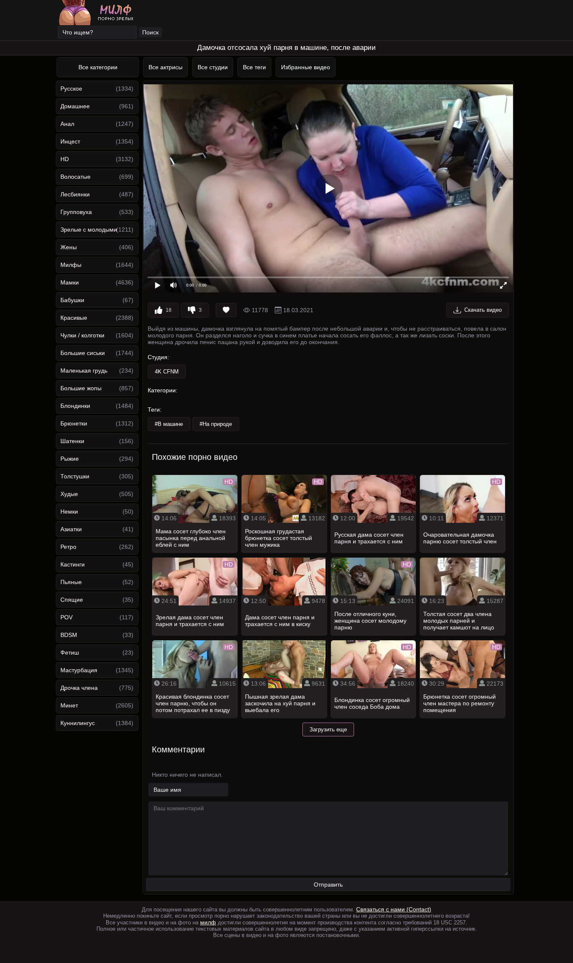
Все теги (254, 67)
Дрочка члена (79, 687)
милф (208, 922)
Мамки (69, 282)
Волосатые (75, 176)
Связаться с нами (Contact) (393, 909)
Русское (71, 88)
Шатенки (72, 441)
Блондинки (75, 405)
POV (66, 617)
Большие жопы (81, 388)
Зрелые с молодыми (88, 229)
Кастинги (72, 564)
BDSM (68, 635)
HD (64, 159)
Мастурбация (78, 670)
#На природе (216, 424)
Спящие (71, 599)
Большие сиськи (82, 353)
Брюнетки (73, 423)
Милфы (70, 264)
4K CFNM (167, 371)
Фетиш (69, 652)
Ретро (68, 546)
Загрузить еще (328, 729)
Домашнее (75, 106)
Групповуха (76, 212)
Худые (69, 494)
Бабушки (72, 300)
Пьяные (71, 582)
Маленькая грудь (83, 370)
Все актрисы (165, 67)
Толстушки (74, 476)
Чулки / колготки (82, 335)
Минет (69, 705)
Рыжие (69, 458)
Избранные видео (305, 67)
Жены (68, 247)
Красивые (73, 317)
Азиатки (71, 529)
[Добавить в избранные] (226, 310)
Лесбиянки (75, 194)
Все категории (97, 67)
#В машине (169, 424)
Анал (67, 123)
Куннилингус (77, 723)
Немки (69, 511)
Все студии (213, 67)
